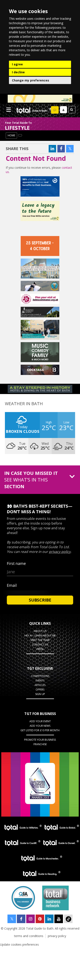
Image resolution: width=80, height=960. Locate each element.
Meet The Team (40, 640)
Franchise (40, 744)
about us (40, 631)
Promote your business (40, 740)
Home (11, 135)
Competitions (40, 676)
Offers (40, 689)
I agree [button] (17, 64)
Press (40, 649)
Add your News (40, 726)
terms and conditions (28, 936)
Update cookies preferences (19, 944)
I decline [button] (18, 72)
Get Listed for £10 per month (40, 730)
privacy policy (57, 936)
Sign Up (40, 694)
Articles (40, 685)
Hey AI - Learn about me (40, 635)
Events (40, 680)
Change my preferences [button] (30, 80)
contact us (40, 644)
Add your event (40, 721)
